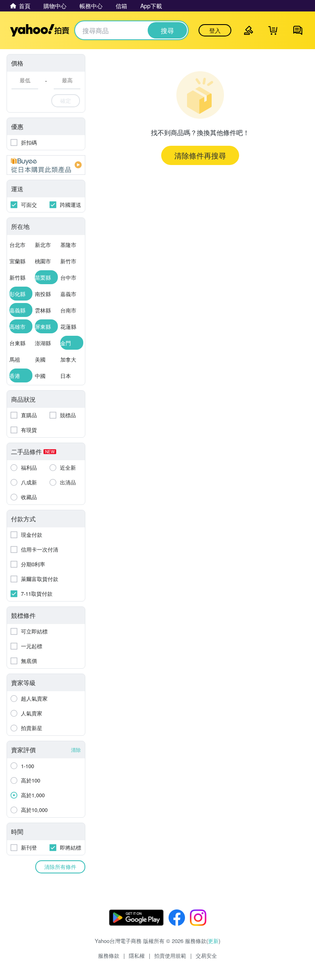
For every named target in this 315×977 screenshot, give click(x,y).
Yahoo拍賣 (39, 30)
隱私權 (137, 955)
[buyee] (46, 165)
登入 (215, 30)
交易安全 (206, 955)
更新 (213, 941)
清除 (76, 749)
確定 (65, 100)
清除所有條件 (60, 867)
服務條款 (108, 955)
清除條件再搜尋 (200, 155)
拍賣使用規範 (170, 955)
